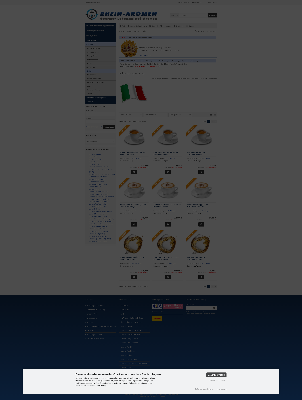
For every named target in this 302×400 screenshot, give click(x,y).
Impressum (221, 389)
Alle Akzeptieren (216, 375)
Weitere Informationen (217, 380)
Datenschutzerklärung (204, 389)
